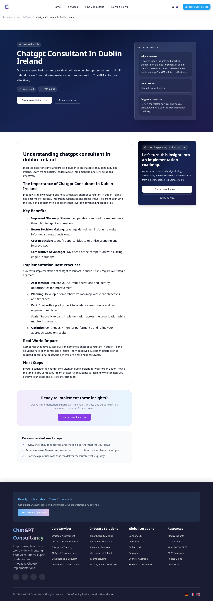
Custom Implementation (65, 541)
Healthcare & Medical (102, 535)
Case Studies (175, 541)
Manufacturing (98, 558)
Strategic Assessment (63, 535)
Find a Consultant (72, 417)
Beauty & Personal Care (103, 564)
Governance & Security (64, 558)
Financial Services (100, 547)
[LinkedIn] (16, 577)
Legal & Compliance (101, 541)
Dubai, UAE (135, 547)
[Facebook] (33, 577)
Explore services (67, 100)
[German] (187, 594)
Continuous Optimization (65, 564)
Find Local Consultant (140, 564)
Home (57, 7)
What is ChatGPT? (177, 547)
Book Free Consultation (197, 6)
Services (73, 7)
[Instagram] (42, 577)
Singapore (134, 552)
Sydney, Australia (138, 558)
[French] (192, 594)
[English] (198, 594)
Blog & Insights (176, 535)
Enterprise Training (62, 547)
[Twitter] (25, 577)
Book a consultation (32, 100)
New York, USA (137, 541)
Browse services (167, 197)
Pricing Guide (175, 558)
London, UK (135, 535)
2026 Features (176, 552)
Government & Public (102, 552)
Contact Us (173, 564)
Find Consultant (94, 7)
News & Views (119, 7)
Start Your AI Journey (34, 512)
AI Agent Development (64, 552)
